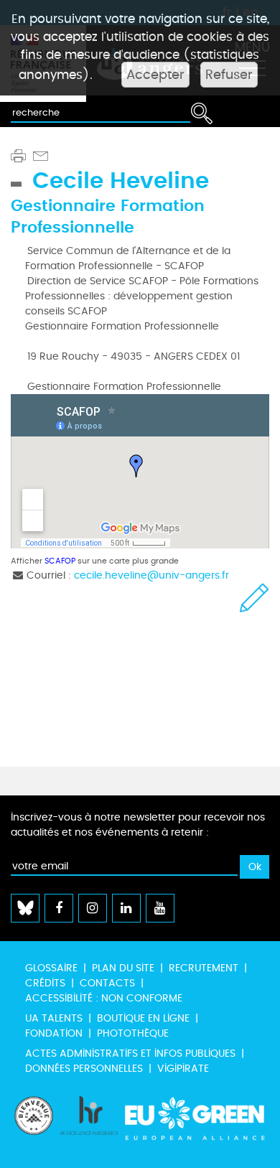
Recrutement (203, 968)
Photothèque (133, 1033)
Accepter (155, 75)
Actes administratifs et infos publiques (130, 1053)
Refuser (229, 75)
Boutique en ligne (143, 1018)
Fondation (54, 1033)
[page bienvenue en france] (34, 1125)
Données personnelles (84, 1068)
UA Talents (54, 1018)
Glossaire (51, 968)
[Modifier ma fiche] (254, 597)
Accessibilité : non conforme (103, 998)
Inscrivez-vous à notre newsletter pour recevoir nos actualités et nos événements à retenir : (138, 825)
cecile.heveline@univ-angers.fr (151, 575)
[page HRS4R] (89, 1125)
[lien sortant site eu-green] (195, 1125)
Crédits (45, 983)
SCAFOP (60, 561)
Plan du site (123, 968)
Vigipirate (183, 1068)
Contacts (107, 983)
